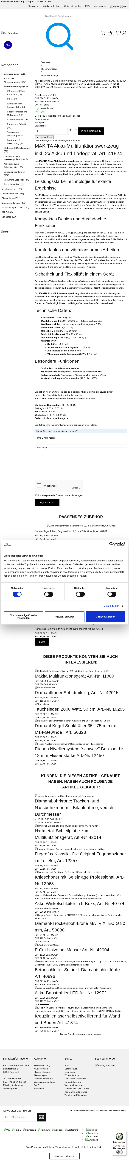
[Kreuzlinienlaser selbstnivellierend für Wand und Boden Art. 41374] (81, 1009)
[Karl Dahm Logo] (10, 33)
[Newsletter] (41, 1117)
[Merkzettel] (118, 34)
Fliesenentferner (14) (17, 119)
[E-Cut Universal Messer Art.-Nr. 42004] (47, 945)
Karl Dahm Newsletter (75, 1078)
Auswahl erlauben (64, 616)
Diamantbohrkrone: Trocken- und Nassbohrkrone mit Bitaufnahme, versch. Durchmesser (75, 808)
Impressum (70, 1072)
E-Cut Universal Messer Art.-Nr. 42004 (72, 949)
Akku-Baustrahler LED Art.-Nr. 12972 (71, 992)
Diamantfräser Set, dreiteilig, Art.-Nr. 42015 (77, 692)
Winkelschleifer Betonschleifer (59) (16, 105)
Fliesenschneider (42, 1072)
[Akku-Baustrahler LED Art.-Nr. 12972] (73, 988)
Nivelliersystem (41, 1068)
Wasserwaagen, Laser (45, 1082)
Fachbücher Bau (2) (13, 184)
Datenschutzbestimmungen (69, 495)
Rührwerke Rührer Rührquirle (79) (16, 93)
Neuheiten (39, 1088)
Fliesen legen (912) (10, 198)
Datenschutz (70, 1068)
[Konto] (125, 34)
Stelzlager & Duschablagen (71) (17, 149)
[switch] (48, 594)
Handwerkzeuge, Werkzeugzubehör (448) (16, 158)
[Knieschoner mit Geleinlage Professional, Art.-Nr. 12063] (68, 872)
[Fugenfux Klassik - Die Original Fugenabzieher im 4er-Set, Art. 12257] (70, 849)
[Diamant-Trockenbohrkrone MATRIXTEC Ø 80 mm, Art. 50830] (81, 917)
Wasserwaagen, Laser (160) (15, 207)
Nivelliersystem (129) (11, 189)
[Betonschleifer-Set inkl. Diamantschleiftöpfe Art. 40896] (81, 963)
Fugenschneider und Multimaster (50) (17, 113)
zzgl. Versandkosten (44, 108)
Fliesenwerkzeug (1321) (13, 74)
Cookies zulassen (105, 616)
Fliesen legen (40, 1075)
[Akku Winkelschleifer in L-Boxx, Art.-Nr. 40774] (81, 897)
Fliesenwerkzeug (42, 1065)
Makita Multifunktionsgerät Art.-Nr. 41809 (74, 676)
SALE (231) (7, 212)
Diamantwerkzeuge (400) (13, 203)
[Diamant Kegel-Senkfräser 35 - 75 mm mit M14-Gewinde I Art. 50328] (72, 720)
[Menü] (125, 1133)
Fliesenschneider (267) (12, 193)
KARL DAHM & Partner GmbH (88, 1147)
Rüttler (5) (12, 99)
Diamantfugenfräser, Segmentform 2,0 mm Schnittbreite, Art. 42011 (71, 531)
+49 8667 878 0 (43, 1)
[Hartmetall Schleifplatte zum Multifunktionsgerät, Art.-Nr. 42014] (66, 826)
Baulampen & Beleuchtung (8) (15, 142)
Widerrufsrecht (71, 1075)
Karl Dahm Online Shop (75, 1092)
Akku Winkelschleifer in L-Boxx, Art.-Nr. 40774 (79, 903)
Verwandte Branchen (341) (17, 179)
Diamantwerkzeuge (43, 1078)
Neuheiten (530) (9, 217)
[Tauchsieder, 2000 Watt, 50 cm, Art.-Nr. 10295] (42, 704)
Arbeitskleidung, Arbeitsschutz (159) (13, 165)
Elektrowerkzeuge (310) (16, 86)
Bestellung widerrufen (64, 1156)
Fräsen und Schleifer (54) (17, 126)
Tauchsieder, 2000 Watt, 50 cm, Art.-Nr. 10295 (80, 709)
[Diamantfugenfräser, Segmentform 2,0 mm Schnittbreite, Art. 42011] (81, 525)
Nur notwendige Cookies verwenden (23, 616)
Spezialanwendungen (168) (14, 173)
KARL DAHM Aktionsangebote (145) (15, 80)
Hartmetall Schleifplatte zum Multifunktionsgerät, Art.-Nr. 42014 (69, 629)
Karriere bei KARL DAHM (76, 1088)
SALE (36, 1085)
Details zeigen (111, 605)
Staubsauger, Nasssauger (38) (15, 134)
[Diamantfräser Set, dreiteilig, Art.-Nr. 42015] (45, 687)
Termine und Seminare (75, 1095)
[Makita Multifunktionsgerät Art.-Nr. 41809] (72, 671)
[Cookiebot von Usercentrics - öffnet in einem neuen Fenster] (111, 544)
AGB (66, 1065)
